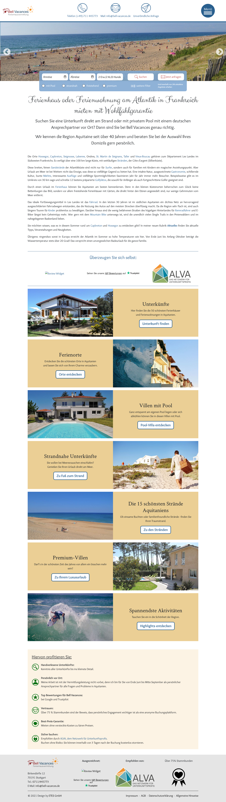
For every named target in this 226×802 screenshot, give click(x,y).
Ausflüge (72, 175)
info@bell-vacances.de (48, 786)
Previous (4, 51)
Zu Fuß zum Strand (70, 476)
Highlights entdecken (155, 626)
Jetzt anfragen (173, 77)
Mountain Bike (98, 214)
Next (218, 51)
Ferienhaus (61, 187)
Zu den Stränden (156, 530)
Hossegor (43, 156)
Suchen (142, 77)
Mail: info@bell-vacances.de (116, 16)
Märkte (47, 175)
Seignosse (68, 156)
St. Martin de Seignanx (109, 156)
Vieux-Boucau (142, 156)
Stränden (122, 160)
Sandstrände (58, 167)
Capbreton (56, 156)
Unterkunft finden (155, 323)
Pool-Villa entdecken (156, 425)
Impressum (132, 795)
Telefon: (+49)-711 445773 (82, 16)
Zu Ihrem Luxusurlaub (70, 577)
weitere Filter (143, 85)
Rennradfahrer (183, 210)
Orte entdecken (70, 374)
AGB (143, 795)
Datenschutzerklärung (161, 795)
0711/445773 (41, 781)
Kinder (51, 210)
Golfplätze (100, 180)
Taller (127, 156)
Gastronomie (178, 171)
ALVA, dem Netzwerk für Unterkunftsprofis (83, 738)
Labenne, (80, 156)
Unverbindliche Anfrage (146, 16)
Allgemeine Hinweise (187, 795)
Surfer (108, 167)
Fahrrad (93, 202)
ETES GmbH (55, 795)
